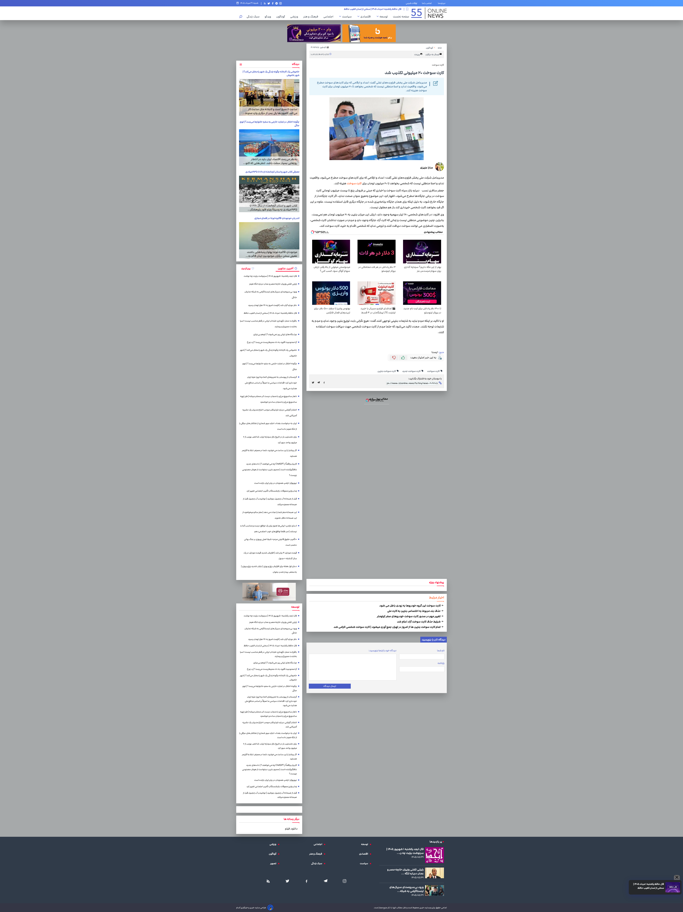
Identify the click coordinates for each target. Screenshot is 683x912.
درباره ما (442, 3)
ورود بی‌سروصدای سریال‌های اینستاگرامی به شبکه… (406, 889)
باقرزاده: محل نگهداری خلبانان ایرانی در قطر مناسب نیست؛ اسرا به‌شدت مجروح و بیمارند (268, 323)
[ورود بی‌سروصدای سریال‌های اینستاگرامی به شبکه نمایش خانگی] (434, 890)
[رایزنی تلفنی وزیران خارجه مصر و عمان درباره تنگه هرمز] (434, 873)
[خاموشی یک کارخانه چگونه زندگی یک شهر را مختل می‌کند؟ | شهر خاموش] (269, 97)
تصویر (274, 863)
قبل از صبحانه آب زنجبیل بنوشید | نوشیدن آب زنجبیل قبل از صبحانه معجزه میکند (270, 501)
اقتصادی (366, 16)
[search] (241, 17)
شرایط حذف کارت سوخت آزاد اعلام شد (419, 622)
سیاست (347, 16)
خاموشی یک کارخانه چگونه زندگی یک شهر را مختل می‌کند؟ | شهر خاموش (268, 353)
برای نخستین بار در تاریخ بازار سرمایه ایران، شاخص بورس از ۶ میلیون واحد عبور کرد (270, 439)
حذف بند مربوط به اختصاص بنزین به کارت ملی (414, 611)
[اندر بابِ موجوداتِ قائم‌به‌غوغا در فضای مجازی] (269, 240)
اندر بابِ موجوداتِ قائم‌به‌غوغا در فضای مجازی (276, 218)
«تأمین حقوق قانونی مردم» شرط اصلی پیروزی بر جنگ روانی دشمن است (270, 542)
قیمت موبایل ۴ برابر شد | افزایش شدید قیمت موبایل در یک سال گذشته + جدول (270, 555)
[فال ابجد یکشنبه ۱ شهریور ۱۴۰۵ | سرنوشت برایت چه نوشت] (434, 855)
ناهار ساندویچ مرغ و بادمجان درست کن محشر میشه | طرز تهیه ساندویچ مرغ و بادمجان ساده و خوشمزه (268, 399)
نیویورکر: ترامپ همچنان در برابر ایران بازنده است (275, 483)
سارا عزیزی (426, 167)
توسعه (385, 16)
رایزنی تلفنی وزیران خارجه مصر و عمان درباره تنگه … (405, 871)
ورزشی (295, 16)
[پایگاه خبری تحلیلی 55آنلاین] (429, 13)
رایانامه (441, 663)
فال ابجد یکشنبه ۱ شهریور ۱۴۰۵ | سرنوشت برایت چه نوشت (270, 276)
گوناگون (281, 16)
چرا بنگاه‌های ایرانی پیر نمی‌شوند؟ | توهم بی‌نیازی (378, 10)
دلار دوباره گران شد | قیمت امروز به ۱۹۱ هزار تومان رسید (272, 305)
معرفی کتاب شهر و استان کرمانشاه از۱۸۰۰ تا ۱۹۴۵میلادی (272, 172)
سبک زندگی (254, 16)
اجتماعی (329, 16)
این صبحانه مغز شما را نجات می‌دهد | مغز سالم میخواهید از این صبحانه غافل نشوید (269, 515)
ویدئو (269, 16)
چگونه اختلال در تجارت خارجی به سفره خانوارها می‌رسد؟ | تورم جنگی (269, 366)
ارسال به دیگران (432, 54)
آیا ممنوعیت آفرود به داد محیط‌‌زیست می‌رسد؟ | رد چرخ (272, 342)
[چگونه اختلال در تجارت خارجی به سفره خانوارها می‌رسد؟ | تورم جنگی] (269, 147)
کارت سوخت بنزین (386, 371)
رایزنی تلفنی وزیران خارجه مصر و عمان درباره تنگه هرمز (273, 283)
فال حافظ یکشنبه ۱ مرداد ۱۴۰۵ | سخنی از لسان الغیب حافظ (648, 886)
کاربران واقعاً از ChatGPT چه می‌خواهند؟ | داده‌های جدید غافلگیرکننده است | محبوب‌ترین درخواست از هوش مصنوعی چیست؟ (269, 469)
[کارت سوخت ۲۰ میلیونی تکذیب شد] (319, 382)
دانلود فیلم (291, 829)
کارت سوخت (354, 183)
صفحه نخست (401, 16)
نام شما (440, 650)
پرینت (417, 54)
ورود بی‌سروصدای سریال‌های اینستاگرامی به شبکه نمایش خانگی (270, 294)
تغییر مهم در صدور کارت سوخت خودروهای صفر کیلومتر (409, 616)
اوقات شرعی (411, 3)
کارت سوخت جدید (411, 371)
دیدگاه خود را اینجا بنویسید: (382, 650)
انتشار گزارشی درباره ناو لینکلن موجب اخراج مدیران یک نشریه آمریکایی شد (269, 412)
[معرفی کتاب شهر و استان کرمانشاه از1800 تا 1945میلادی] (269, 194)
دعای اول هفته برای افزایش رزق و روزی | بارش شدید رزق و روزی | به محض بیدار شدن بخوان (269, 569)
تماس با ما (427, 3)
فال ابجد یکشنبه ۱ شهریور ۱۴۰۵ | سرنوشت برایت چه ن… (405, 851)
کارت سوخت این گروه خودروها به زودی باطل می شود (410, 606)
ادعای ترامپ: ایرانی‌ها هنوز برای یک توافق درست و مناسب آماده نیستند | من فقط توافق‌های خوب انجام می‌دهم (268, 528)
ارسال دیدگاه (329, 686)
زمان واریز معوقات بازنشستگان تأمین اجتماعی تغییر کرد (272, 490)
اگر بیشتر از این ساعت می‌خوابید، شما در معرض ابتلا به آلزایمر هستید (269, 453)
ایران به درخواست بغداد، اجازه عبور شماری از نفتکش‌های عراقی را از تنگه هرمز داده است (268, 426)
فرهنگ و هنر (311, 16)
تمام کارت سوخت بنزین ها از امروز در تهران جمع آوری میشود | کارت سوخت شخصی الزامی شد (387, 627)
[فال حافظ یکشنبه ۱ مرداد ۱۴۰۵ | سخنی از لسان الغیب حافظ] (672, 887)
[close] (677, 877)
